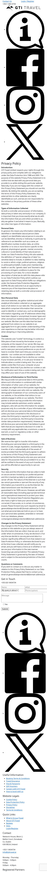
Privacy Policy (11, 805)
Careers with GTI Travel (15, 789)
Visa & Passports (13, 784)
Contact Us (7, 1)
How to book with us (14, 791)
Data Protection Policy (15, 802)
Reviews (9, 823)
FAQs (8, 826)
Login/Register (12, 828)
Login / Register (27, 1)
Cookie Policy (11, 799)
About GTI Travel (13, 820)
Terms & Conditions (14, 810)
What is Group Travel (14, 818)
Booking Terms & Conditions (18, 778)
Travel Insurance (13, 781)
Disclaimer (10, 807)
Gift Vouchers (11, 786)
